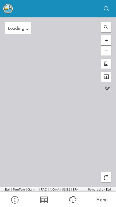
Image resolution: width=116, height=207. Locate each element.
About (14, 199)
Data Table (43, 199)
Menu (102, 199)
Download (72, 199)
